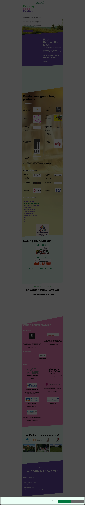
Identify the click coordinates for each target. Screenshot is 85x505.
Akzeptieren (65, 501)
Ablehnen (77, 501)
